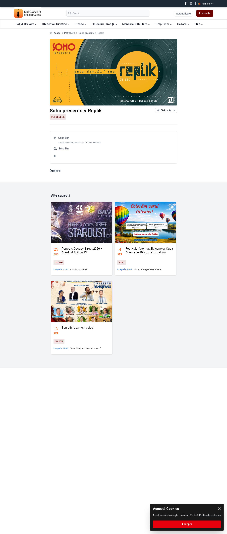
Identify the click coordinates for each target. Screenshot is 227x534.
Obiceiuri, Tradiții (103, 24)
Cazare (182, 24)
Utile (197, 24)
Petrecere (69, 33)
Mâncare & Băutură (135, 24)
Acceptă (187, 524)
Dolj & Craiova (25, 24)
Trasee (80, 24)
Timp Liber (162, 24)
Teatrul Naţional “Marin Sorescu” (85, 348)
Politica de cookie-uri (210, 515)
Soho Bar (63, 137)
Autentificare (183, 13)
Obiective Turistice (55, 24)
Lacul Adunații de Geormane (147, 269)
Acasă (57, 33)
